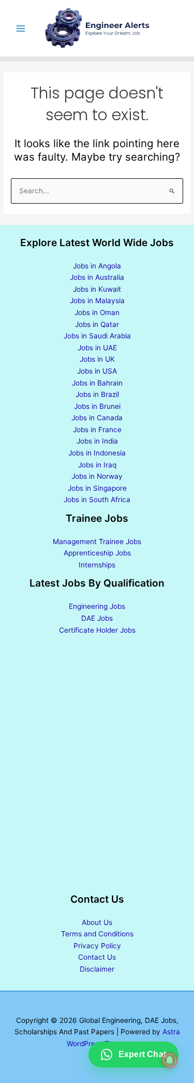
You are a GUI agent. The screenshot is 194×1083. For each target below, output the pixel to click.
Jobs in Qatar (97, 324)
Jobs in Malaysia (97, 300)
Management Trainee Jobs (97, 541)
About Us (97, 922)
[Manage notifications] (169, 1060)
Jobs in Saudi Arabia (97, 336)
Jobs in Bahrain (97, 383)
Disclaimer (97, 969)
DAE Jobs (97, 618)
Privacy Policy (97, 946)
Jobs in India (97, 441)
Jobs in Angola (97, 266)
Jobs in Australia (97, 277)
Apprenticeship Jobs (97, 553)
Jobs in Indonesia (97, 453)
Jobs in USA (97, 371)
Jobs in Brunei (97, 406)
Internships (97, 565)
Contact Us (97, 957)
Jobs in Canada (97, 418)
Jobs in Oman (97, 312)
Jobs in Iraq (97, 465)
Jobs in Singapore (97, 488)
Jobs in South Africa (97, 499)
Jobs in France (97, 429)
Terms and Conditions (97, 934)
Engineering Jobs (97, 606)
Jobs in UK (97, 359)
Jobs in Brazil (97, 394)
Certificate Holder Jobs (97, 630)
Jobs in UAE (97, 348)
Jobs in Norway (97, 476)
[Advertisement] (97, 765)
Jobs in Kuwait (97, 289)
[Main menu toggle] (21, 28)
